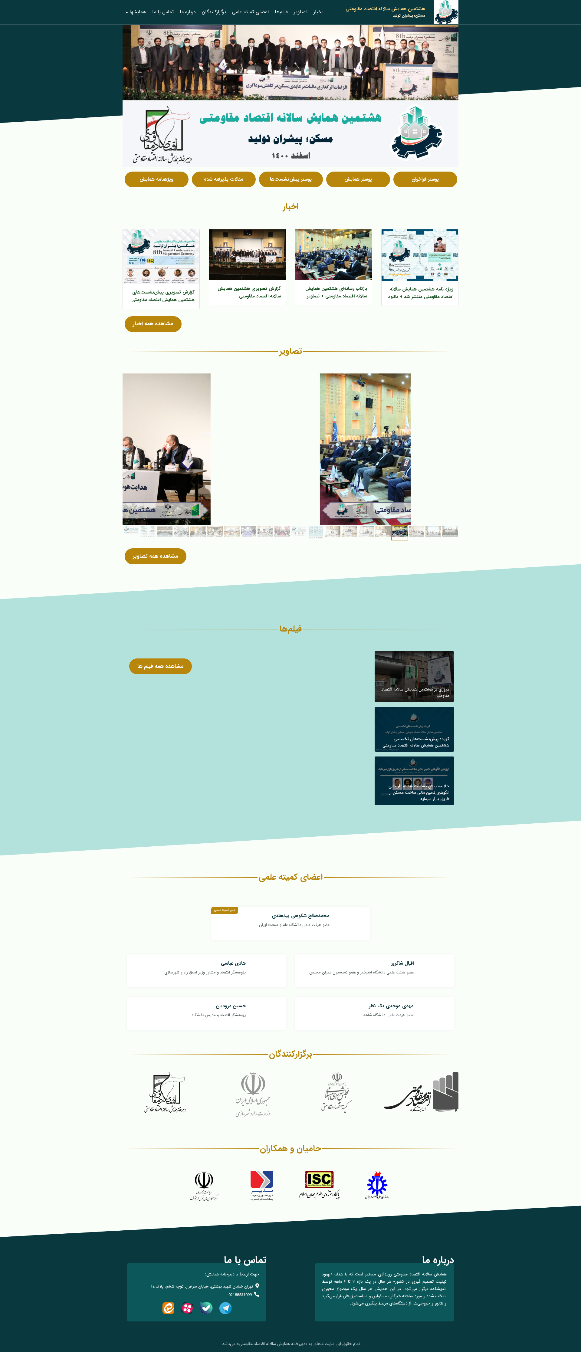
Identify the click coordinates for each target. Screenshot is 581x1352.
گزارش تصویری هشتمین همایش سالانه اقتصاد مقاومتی (249, 292)
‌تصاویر (300, 12)
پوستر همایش (358, 179)
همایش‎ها (138, 12)
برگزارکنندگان (214, 12)
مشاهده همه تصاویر (155, 556)
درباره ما (188, 12)
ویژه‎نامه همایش (156, 179)
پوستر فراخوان (425, 179)
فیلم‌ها (281, 12)
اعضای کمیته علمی (250, 12)
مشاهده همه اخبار (153, 324)
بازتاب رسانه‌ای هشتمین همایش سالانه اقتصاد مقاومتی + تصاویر (336, 292)
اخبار (318, 12)
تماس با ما (163, 12)
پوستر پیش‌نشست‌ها (291, 179)
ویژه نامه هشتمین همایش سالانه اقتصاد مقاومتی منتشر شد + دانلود (420, 293)
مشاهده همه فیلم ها (160, 666)
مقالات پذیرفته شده (223, 179)
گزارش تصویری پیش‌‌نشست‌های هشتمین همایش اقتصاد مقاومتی (163, 296)
